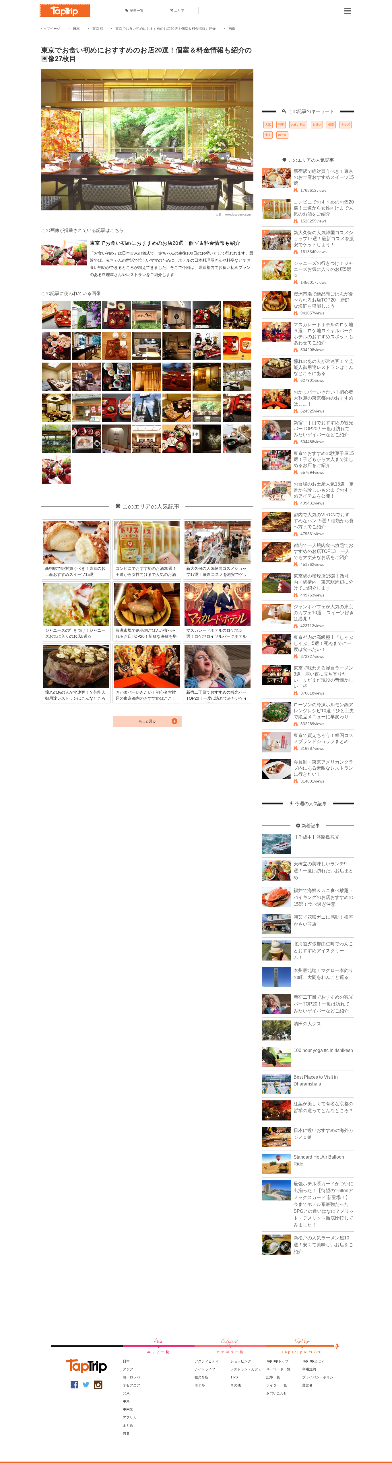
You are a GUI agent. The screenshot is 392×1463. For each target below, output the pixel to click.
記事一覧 (136, 11)
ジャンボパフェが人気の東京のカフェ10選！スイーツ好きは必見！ (324, 612)
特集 (126, 1433)
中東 (126, 1401)
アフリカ (130, 1417)
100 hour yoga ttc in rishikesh (323, 1050)
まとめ (128, 1425)
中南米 (128, 1409)
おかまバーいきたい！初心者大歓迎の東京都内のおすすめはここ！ (323, 398)
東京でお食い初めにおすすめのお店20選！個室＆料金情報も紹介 (165, 29)
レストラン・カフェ (245, 1369)
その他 (235, 1385)
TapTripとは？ (313, 1361)
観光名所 (201, 1377)
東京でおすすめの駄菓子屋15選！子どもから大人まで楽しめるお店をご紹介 (324, 459)
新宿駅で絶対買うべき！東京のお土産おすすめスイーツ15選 (324, 177)
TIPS (234, 1377)
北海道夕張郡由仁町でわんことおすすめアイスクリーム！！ (323, 950)
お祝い (317, 124)
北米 (126, 1393)
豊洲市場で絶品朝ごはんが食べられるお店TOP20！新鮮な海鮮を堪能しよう (323, 300)
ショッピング (240, 1361)
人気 (268, 124)
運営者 (307, 1385)
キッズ (345, 124)
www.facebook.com (238, 214)
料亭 (281, 124)
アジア (128, 1369)
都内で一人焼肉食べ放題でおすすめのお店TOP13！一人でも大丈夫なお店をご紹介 (323, 551)
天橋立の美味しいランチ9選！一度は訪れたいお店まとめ (323, 870)
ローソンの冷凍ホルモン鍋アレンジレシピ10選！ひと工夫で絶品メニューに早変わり (324, 710)
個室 (331, 124)
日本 (76, 29)
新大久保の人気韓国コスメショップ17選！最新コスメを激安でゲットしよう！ (324, 238)
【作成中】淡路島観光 (316, 837)
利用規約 (309, 1369)
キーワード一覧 (278, 1369)
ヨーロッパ (131, 1377)
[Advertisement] (308, 73)
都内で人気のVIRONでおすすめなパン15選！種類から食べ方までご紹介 (324, 520)
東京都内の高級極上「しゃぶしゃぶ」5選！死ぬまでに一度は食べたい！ (323, 643)
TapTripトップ (277, 1361)
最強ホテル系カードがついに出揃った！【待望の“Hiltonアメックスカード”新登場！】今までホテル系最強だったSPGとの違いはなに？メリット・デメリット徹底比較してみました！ (324, 1204)
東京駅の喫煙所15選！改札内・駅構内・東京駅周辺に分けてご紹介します (323, 582)
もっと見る (147, 721)
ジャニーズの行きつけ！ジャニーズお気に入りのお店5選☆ (323, 269)
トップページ (50, 29)
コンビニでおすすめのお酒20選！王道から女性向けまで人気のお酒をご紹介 (324, 208)
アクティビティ (207, 1361)
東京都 (97, 29)
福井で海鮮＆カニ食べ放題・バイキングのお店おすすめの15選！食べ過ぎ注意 (323, 897)
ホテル (282, 134)
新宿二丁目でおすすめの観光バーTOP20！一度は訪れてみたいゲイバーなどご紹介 (323, 428)
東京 (268, 134)
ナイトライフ (205, 1369)
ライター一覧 (276, 1385)
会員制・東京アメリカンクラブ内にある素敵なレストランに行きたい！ (323, 768)
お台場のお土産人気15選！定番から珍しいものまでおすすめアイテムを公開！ (324, 490)
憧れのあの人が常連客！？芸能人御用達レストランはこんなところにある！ (323, 367)
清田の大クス (307, 1023)
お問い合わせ (276, 1393)
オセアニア (131, 1385)
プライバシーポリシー (319, 1377)
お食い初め (298, 124)
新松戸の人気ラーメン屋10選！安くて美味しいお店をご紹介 (323, 1244)
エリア (179, 11)
